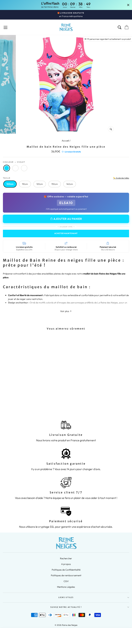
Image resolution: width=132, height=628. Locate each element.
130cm (54, 184)
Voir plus (65, 311)
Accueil (65, 140)
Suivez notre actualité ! (66, 607)
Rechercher (66, 558)
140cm (69, 184)
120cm (39, 184)
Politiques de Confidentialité (66, 569)
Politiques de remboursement (66, 575)
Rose (15, 168)
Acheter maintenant (66, 233)
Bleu (24, 168)
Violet (7, 168)
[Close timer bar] (128, 5)
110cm (25, 184)
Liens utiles (65, 597)
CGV (66, 581)
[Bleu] (31, 401)
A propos (66, 564)
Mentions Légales (66, 586)
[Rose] (27, 401)
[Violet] (22, 401)
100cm (10, 184)
